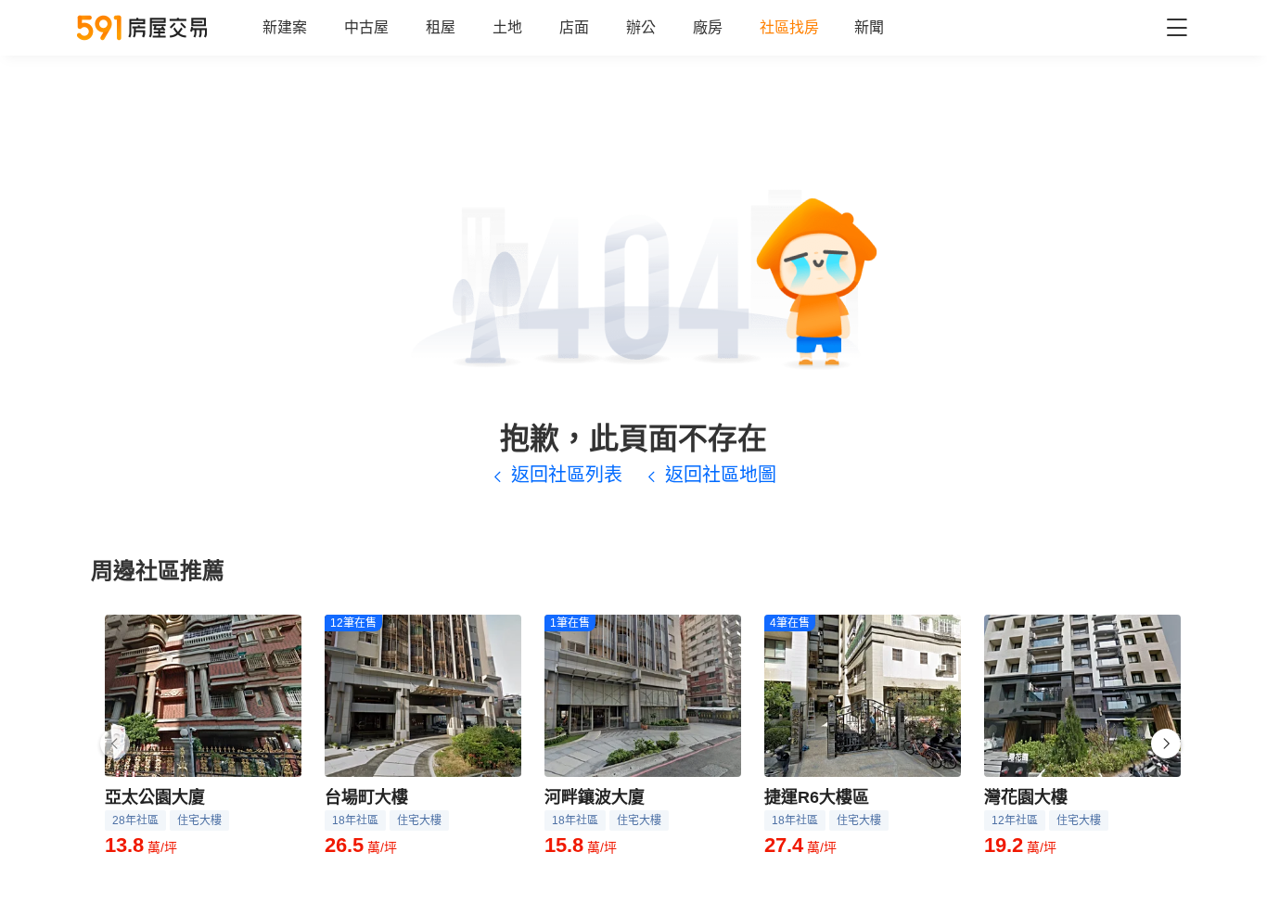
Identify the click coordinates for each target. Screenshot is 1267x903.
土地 (507, 27)
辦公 (641, 27)
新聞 (869, 27)
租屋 (440, 27)
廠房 (708, 27)
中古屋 (366, 27)
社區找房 (789, 27)
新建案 (284, 27)
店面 (574, 27)
